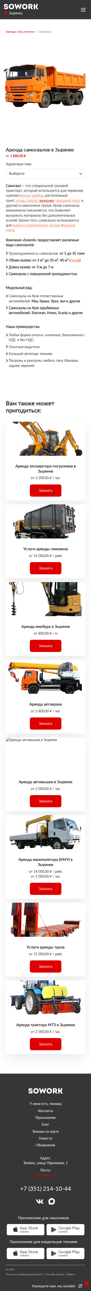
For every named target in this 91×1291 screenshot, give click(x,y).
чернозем (46, 200)
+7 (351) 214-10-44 (45, 1188)
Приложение (45, 1117)
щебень (37, 195)
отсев (20, 200)
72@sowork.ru (45, 1175)
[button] (45, 490)
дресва (31, 200)
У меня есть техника (46, 1104)
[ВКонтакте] (39, 1201)
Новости (45, 1138)
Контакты (45, 1111)
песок (25, 195)
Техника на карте (45, 1131)
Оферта (70, 1274)
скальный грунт (68, 200)
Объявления (45, 1145)
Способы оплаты (54, 1274)
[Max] (52, 1201)
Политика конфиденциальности (24, 1274)
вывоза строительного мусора (36, 225)
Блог (45, 1124)
